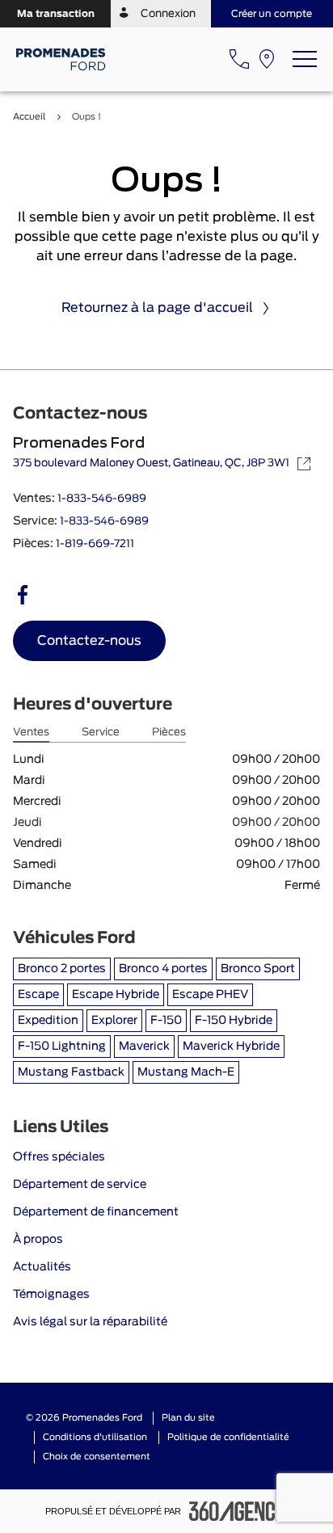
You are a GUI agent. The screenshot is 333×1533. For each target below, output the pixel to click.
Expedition (48, 1020)
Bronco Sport (258, 969)
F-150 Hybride (233, 1020)
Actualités (42, 1267)
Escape (38, 994)
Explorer (114, 1020)
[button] (55, 13)
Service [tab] (101, 732)
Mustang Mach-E (185, 1072)
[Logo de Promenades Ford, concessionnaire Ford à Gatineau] (61, 59)
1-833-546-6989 (101, 499)
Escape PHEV (210, 994)
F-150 (166, 1020)
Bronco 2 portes (62, 969)
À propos (38, 1239)
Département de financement (96, 1212)
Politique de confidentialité (228, 1437)
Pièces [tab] (169, 732)
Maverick (144, 1046)
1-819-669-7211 (95, 544)
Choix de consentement (96, 1456)
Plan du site (188, 1417)
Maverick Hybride (231, 1046)
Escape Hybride (115, 994)
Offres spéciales (59, 1157)
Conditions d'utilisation (95, 1437)
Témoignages (51, 1294)
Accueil (29, 116)
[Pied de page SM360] (238, 1511)
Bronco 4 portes (163, 969)
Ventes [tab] (31, 732)
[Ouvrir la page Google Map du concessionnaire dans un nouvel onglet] (266, 59)
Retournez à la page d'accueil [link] (157, 307)
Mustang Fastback (71, 1072)
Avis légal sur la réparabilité (90, 1322)
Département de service (79, 1184)
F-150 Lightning (62, 1046)
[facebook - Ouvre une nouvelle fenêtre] (22, 594)
